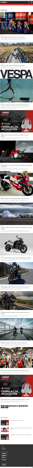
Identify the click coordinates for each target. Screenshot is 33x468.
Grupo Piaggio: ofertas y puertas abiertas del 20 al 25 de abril (15, 287)
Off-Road (21, 4)
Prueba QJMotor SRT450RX (7, 0)
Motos (18, 4)
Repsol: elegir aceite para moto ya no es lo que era (13, 37)
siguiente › (2, 407)
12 (23, 405)
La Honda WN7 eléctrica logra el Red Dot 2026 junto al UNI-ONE (16, 258)
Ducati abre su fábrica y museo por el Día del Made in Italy (15, 370)
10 (19, 405)
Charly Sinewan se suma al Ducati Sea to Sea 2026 (13, 65)
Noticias (12, 4)
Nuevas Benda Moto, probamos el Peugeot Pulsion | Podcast (15, 399)
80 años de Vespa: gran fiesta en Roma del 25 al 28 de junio (15, 105)
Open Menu (32, 2)
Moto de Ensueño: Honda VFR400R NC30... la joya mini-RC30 (15, 198)
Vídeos (15, 4)
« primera (2, 405)
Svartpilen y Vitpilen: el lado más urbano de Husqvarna (14, 342)
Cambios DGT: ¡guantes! (13, 0)
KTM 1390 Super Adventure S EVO (25, 0)
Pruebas (9, 4)
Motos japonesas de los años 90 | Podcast (17, 420)
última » (7, 407)
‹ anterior (6, 405)
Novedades (5, 4)
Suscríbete (1, 4)
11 (21, 405)
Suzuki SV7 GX (19, 0)
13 (25, 405)
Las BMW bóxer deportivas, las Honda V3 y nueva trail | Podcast (21, 434)
